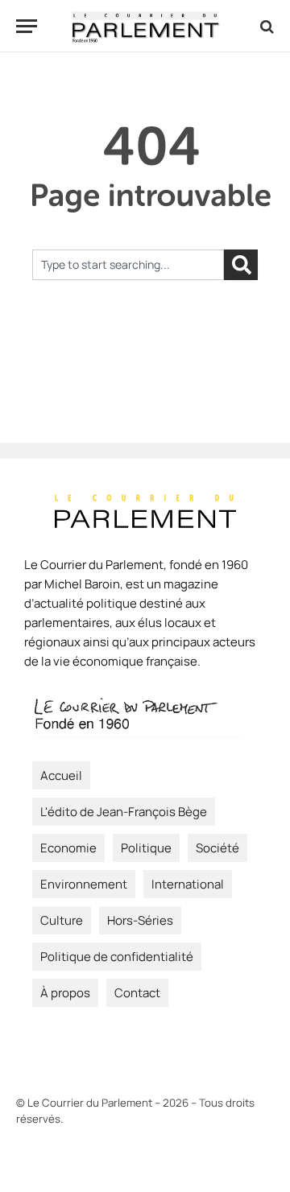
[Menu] (26, 26)
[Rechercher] (241, 265)
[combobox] (128, 265)
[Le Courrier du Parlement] (145, 26)
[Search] (265, 26)
